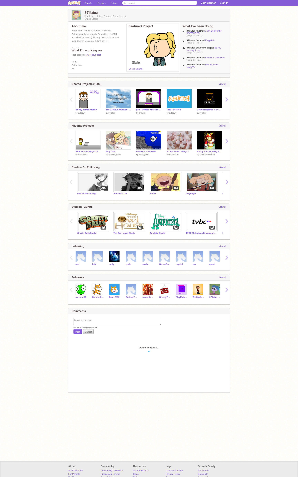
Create (88, 3)
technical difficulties (215, 57)
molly (111, 264)
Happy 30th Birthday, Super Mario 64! (209, 151)
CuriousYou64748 (131, 297)
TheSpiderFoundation (198, 297)
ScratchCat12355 (98, 297)
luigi (94, 264)
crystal (179, 264)
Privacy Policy (173, 473)
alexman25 (81, 297)
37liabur (81, 112)
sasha (145, 264)
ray (194, 264)
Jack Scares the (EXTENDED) (88, 151)
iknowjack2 (82, 154)
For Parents (74, 473)
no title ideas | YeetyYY (178, 151)
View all (222, 83)
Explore (101, 3)
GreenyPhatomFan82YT (165, 297)
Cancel (88, 331)
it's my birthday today (86, 109)
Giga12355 (114, 297)
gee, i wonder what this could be (148, 109)
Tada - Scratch (174, 109)
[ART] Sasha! (136, 68)
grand (212, 264)
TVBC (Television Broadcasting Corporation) (201, 233)
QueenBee (164, 264)
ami (77, 264)
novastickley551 (148, 297)
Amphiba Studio (157, 233)
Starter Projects (141, 470)
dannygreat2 (144, 154)
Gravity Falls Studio (86, 233)
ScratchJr (203, 473)
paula (128, 264)
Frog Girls (210, 40)
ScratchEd (203, 470)
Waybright (191, 193)
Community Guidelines (112, 470)
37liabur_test (215, 297)
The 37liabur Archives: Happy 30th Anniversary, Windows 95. (118, 109)
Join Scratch (208, 3)
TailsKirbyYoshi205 (207, 154)
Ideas (114, 3)
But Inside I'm (120, 193)
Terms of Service (174, 470)
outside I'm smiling (86, 193)
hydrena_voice (114, 154)
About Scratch (75, 470)
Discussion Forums (110, 473)
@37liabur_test (93, 54)
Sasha (153, 193)
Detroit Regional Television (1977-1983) (209, 109)
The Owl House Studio (124, 233)
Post (77, 331)
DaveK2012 (174, 154)
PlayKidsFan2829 (181, 297)
